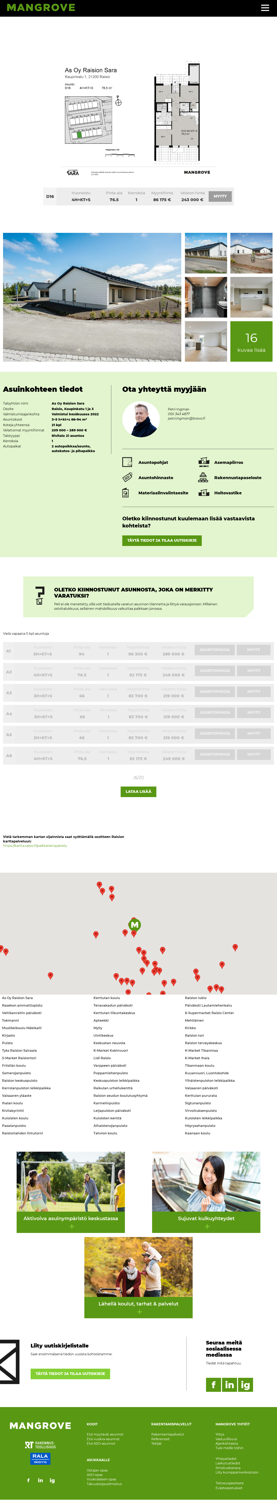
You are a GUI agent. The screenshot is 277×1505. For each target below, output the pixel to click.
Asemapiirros (228, 462)
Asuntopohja (215, 650)
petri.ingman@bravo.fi (186, 418)
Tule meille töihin (230, 1448)
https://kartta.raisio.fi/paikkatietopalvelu (35, 846)
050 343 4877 (179, 414)
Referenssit (160, 1439)
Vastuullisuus (226, 1439)
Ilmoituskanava (228, 1468)
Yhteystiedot (226, 1459)
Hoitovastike (228, 492)
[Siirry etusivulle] (39, 8)
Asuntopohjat (153, 462)
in (229, 1384)
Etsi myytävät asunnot (105, 1434)
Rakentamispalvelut (167, 1434)
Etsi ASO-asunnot (101, 1443)
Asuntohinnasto (155, 477)
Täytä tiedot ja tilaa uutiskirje (162, 540)
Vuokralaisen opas (101, 1479)
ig (245, 1384)
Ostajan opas (97, 1470)
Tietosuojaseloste (230, 1483)
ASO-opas (95, 1475)
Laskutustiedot (228, 1463)
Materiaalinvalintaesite (163, 492)
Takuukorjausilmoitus (104, 1484)
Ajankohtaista (227, 1443)
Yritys (220, 1434)
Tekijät (156, 1443)
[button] (162, 994)
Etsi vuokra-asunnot (103, 1439)
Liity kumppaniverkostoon (237, 1472)
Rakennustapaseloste (238, 477)
